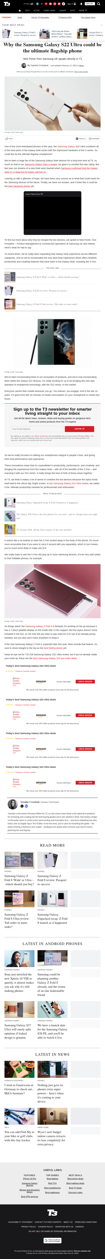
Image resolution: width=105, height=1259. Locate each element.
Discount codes (75, 1192)
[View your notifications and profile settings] (81, 3)
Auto (72, 10)
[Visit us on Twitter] (41, 3)
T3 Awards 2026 (65, 17)
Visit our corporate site (82, 1251)
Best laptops (52, 1179)
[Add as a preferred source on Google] (52, 1240)
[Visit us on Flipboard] (59, 3)
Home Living (49, 10)
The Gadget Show (88, 17)
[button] (52, 681)
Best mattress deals (75, 1183)
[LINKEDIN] (27, 806)
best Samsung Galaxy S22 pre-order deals (55, 658)
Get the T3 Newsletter (40, 17)
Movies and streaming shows (30, 1191)
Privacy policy (28, 1227)
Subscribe (89, 4)
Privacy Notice (84, 436)
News (81, 65)
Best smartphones (52, 1188)
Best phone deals (75, 1179)
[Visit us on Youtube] (50, 3)
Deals (20, 17)
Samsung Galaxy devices (29, 1184)
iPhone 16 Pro (29, 1179)
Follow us (82, 139)
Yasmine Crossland (39, 65)
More (81, 10)
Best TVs (52, 1183)
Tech (27, 10)
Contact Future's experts (48, 1222)
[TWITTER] (22, 806)
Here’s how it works (81, 72)
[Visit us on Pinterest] (46, 3)
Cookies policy (45, 1227)
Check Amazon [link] (85, 682)
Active (37, 10)
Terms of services (41, 436)
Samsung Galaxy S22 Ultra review (70, 483)
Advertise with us (64, 1227)
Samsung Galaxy (66, 146)
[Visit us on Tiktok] (63, 3)
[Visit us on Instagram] (54, 3)
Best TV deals (75, 1188)
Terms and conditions (86, 1222)
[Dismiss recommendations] (101, 25)
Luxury (62, 10)
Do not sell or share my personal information (52, 1231)
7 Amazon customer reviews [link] (25, 671)
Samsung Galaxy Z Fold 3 (38, 626)
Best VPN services (29, 1197)
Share (11, 139)
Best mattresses (52, 1192)
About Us (67, 1222)
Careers (79, 1227)
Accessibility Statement (20, 1222)
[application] (52, 213)
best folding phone (53, 648)
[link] (18, 681)
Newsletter (95, 139)
